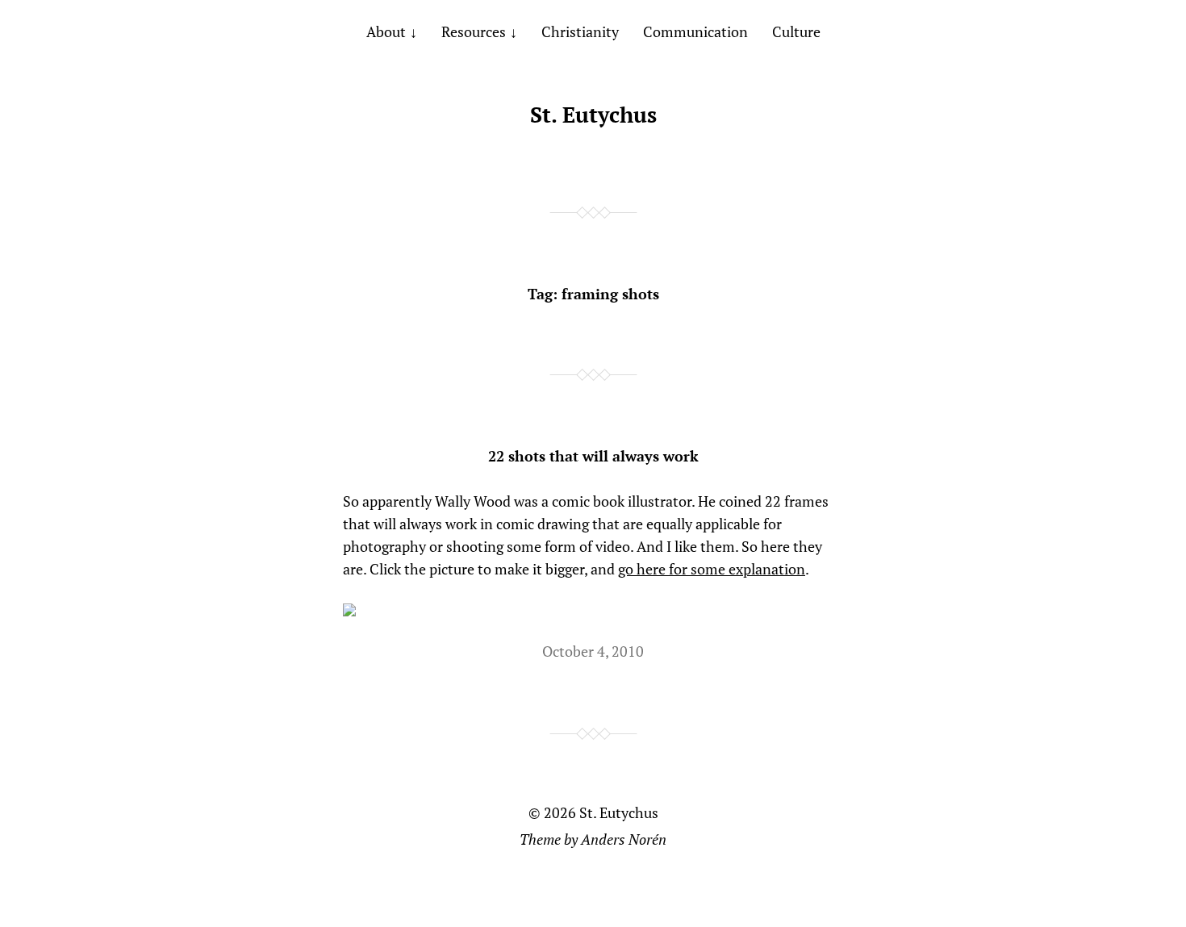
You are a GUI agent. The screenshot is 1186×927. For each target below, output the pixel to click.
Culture (796, 31)
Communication (695, 31)
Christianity (580, 31)
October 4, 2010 (593, 651)
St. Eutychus (593, 114)
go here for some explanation (711, 568)
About (386, 31)
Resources (473, 31)
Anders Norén (623, 839)
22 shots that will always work (593, 456)
